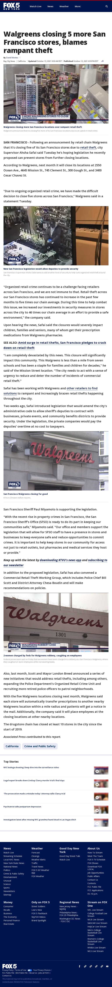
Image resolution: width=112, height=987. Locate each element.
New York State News (14, 863)
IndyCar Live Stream (97, 926)
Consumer (8, 906)
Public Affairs (94, 876)
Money (8, 902)
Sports (7, 887)
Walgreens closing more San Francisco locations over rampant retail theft (43, 127)
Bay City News (9, 61)
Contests (92, 883)
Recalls (7, 909)
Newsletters (9, 891)
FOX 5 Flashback (39, 913)
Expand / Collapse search (106, 6)
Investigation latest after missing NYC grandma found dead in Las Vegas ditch (40, 819)
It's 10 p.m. (93, 893)
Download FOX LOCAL (95, 868)
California (22, 61)
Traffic (35, 863)
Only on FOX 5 (41, 902)
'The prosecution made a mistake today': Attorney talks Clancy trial (34, 793)
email (107, 966)
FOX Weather (38, 876)
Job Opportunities (96, 872)
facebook (79, 966)
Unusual (7, 880)
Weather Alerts (39, 859)
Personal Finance (12, 920)
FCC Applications (95, 890)
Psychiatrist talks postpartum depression (22, 806)
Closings (35, 856)
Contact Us (93, 879)
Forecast (36, 852)
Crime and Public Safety (39, 746)
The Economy (10, 917)
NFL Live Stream (95, 909)
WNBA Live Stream (97, 947)
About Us (94, 848)
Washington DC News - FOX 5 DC (70, 920)
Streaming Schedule (13, 856)
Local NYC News (11, 859)
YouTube (96, 966)
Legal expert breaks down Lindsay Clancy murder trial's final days (34, 780)
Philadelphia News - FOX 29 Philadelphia (69, 914)
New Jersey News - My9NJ (68, 907)
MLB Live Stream (96, 919)
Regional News (69, 902)
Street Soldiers (38, 906)
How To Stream (95, 852)
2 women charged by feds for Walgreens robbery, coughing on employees (43, 655)
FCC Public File (94, 886)
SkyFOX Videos (39, 917)
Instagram (85, 966)
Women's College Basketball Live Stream (96, 941)
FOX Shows (93, 863)
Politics (7, 870)
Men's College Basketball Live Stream (95, 933)
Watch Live (9, 852)
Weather (37, 848)
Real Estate (9, 924)
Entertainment (10, 877)
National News (11, 866)
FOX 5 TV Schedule (96, 859)
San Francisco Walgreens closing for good (26, 494)
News (7, 848)
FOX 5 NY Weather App (40, 871)
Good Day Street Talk (70, 856)
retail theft (88, 147)
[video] (101, 770)
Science (7, 884)
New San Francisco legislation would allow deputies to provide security (41, 268)
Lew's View (37, 909)
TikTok (90, 966)
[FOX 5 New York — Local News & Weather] (13, 6)
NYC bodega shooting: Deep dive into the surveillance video (31, 767)
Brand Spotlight (39, 920)
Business (8, 913)
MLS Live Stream (96, 951)
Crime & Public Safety (14, 873)
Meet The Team (95, 856)
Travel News (37, 866)
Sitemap (7, 894)
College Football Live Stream (97, 914)
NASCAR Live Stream (97, 923)
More (77, 6)
